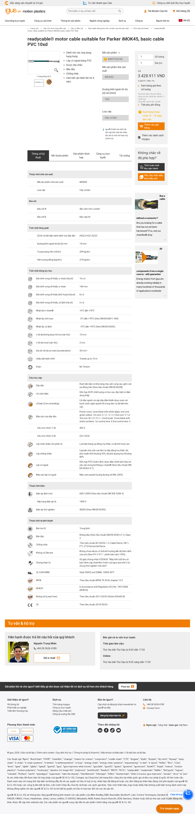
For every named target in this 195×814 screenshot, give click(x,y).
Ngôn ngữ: (156, 725)
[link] (151, 168)
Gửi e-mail (49, 657)
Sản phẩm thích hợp (81, 155)
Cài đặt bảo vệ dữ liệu (135, 752)
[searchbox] (92, 11)
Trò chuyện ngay (169, 808)
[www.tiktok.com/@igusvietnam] (112, 730)
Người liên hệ (162, 21)
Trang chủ (34, 28)
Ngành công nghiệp (99, 21)
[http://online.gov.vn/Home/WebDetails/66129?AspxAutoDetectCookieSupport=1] (65, 730)
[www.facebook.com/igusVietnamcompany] (106, 730)
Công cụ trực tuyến (103, 155)
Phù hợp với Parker (141, 28)
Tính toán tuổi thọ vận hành (152, 167)
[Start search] (120, 11)
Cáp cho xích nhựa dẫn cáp (54, 28)
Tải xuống (124, 155)
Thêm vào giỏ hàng (149, 126)
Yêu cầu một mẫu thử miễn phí (152, 177)
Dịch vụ (122, 21)
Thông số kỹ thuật (38, 155)
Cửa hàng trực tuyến (15, 21)
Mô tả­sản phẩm (59, 155)
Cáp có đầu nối (77, 28)
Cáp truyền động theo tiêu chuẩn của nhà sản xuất (108, 28)
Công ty (139, 21)
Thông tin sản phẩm (70, 21)
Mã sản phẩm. (109, 52)
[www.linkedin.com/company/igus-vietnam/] (100, 730)
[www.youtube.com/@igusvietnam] (118, 730)
